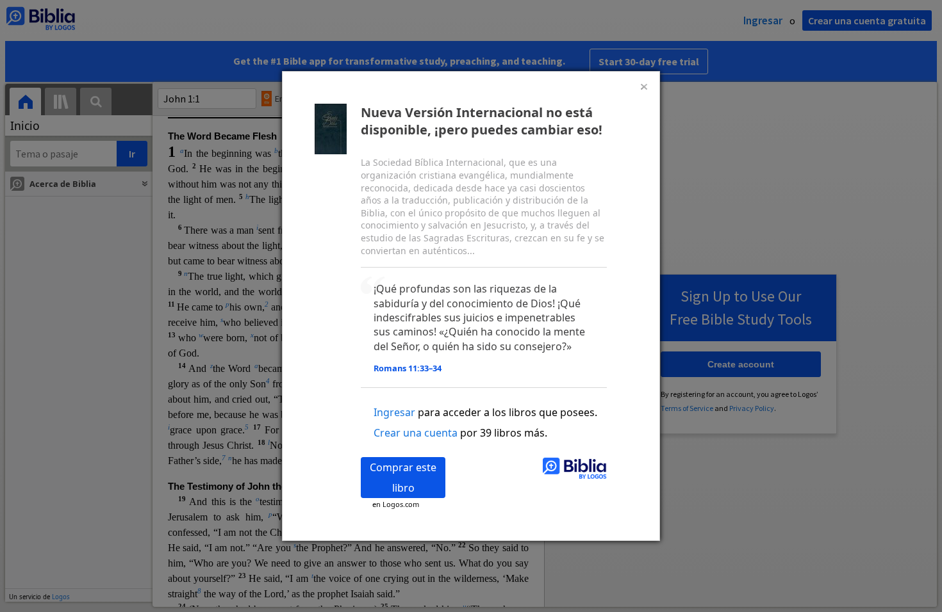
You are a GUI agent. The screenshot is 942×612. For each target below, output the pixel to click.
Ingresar (394, 412)
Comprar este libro (403, 477)
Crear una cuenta (416, 433)
